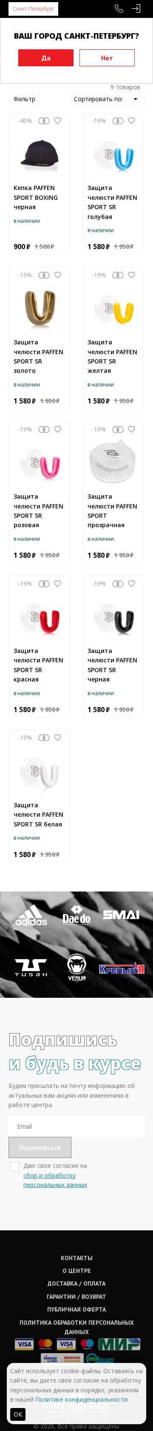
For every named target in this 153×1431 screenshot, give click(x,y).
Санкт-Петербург (33, 8)
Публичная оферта (76, 1309)
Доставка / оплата (76, 1283)
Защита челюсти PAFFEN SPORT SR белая (38, 814)
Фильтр (24, 99)
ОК (18, 1414)
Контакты (77, 1258)
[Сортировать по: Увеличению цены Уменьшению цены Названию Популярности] (107, 99)
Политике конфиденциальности (81, 1399)
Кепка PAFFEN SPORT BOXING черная (36, 197)
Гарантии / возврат (76, 1296)
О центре (76, 1271)
